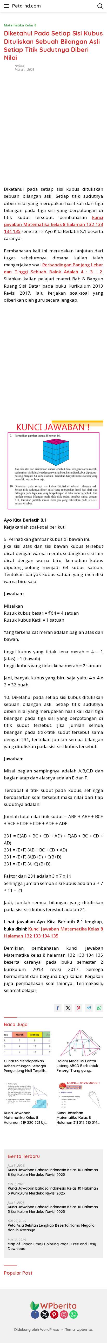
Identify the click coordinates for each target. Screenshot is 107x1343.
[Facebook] (35, 1314)
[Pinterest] (54, 1314)
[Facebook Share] (58, 1008)
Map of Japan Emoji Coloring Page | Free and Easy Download (52, 1246)
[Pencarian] (100, 6)
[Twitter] (45, 1314)
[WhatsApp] (73, 1314)
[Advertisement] (53, 127)
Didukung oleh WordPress (36, 1329)
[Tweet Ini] (68, 1008)
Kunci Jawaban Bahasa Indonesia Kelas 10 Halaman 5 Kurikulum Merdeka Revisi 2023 (53, 1190)
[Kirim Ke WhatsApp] (99, 1008)
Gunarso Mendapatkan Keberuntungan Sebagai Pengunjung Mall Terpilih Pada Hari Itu (25, 1066)
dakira (19, 66)
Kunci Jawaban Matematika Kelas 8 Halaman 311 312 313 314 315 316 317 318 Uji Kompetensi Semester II (77, 1118)
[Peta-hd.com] (53, 1305)
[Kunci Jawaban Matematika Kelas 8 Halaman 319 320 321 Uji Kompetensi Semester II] (27, 1095)
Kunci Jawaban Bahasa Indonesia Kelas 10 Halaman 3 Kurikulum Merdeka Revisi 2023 (53, 1209)
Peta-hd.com (26, 6)
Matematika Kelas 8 (20, 25)
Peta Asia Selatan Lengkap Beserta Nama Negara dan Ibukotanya (51, 1227)
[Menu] (7, 6)
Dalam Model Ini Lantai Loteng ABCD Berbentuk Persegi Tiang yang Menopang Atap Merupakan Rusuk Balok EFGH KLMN (78, 1066)
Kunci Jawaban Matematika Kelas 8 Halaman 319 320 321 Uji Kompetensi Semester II (24, 1118)
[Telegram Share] (89, 1008)
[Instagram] (64, 1314)
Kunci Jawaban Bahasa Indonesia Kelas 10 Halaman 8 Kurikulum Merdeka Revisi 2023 (53, 1172)
